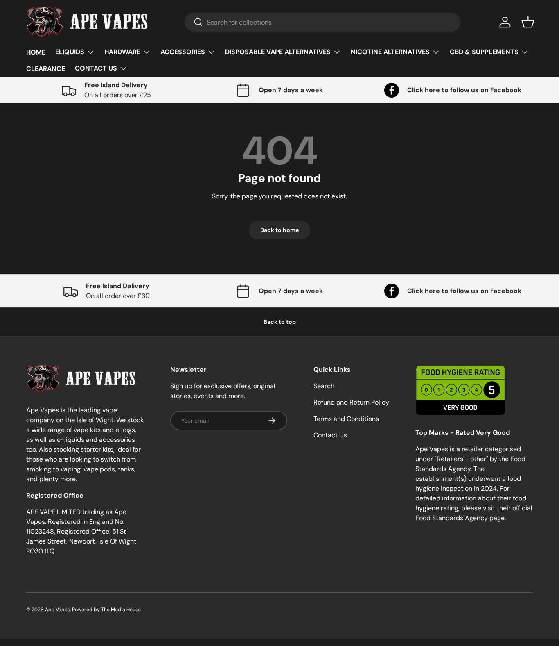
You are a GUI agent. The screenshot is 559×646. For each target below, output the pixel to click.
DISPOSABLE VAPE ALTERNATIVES (278, 52)
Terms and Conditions (346, 418)
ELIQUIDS (69, 52)
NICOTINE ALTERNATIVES (390, 52)
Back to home (279, 230)
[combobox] (323, 22)
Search (323, 386)
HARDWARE (122, 52)
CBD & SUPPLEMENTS (484, 52)
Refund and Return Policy (351, 402)
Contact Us (330, 435)
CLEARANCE (45, 68)
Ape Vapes (57, 609)
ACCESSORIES (182, 52)
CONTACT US (96, 68)
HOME (35, 52)
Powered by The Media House (106, 609)
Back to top (280, 321)
